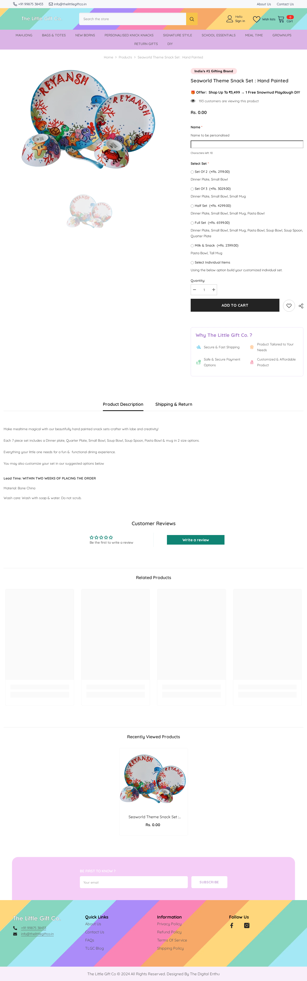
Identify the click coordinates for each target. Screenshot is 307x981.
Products (125, 57)
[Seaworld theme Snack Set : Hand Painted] (153, 779)
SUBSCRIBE (209, 882)
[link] (289, 306)
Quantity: (198, 280)
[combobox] (132, 19)
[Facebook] (231, 925)
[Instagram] (247, 925)
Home (108, 57)
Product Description (123, 404)
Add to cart (235, 305)
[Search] (138, 19)
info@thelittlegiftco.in (70, 4)
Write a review (196, 539)
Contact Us (285, 4)
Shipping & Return (173, 404)
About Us (264, 4)
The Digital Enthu (205, 973)
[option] (90, 119)
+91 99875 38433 (30, 4)
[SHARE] (299, 306)
